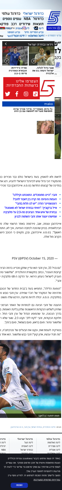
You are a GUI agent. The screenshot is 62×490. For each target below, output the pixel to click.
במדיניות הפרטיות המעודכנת (47, 480)
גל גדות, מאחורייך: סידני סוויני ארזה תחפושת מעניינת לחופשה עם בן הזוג (32, 110)
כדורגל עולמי (11, 13)
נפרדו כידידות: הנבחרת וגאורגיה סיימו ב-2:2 (18, 71)
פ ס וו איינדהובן (17, 427)
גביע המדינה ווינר (34, 32)
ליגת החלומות (36, 36)
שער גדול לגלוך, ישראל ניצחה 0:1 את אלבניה (43, 71)
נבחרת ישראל (36, 427)
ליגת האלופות (54, 443)
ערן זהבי (27, 427)
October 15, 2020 (41, 258)
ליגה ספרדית (54, 446)
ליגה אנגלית (54, 450)
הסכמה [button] (19, 485)
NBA (3, 450)
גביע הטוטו (14, 32)
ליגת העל (38, 28)
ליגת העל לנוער (15, 36)
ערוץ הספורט (54, 17)
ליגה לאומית (22, 28)
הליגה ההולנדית (49, 427)
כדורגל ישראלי (33, 13)
